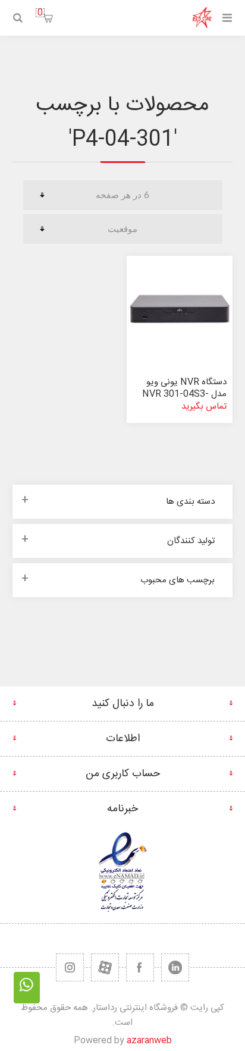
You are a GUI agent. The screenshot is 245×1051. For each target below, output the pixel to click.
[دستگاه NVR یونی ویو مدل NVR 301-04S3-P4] (180, 309)
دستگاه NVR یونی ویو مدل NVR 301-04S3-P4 (184, 394)
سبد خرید (40, 12)
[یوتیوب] (105, 967)
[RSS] (70, 967)
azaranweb (149, 1040)
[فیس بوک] (140, 967)
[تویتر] (175, 967)
